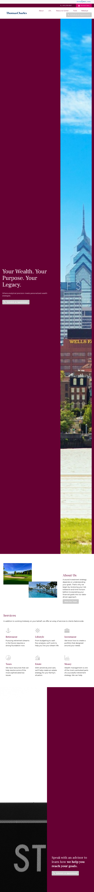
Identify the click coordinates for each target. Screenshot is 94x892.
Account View (85, 5)
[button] (41, 10)
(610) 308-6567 (67, 5)
